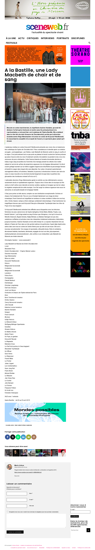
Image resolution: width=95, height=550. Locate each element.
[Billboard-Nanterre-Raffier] (47, 19)
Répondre (16, 476)
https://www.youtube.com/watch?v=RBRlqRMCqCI (27, 472)
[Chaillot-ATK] (80, 214)
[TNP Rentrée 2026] (35, 64)
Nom (30, 493)
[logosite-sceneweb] (47, 28)
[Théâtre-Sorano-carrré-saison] (80, 64)
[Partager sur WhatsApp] (18, 437)
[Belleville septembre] (35, 421)
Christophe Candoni (24, 425)
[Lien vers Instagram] (33, 437)
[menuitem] (11, 38)
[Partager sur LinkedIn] (23, 437)
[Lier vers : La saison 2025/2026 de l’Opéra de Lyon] (31, 452)
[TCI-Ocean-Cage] (80, 171)
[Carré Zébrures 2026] (80, 193)
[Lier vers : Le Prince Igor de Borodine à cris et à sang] (8, 452)
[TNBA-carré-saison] (80, 150)
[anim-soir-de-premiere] (80, 277)
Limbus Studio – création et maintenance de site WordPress (27, 545)
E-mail (31, 499)
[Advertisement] (80, 306)
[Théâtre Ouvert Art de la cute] (80, 129)
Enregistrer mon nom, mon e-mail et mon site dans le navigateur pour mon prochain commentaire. (34, 512)
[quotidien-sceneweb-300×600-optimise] (80, 255)
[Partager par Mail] (28, 437)
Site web (31, 505)
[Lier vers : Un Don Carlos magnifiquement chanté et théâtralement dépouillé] (54, 452)
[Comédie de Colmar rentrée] (80, 107)
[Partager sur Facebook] (7, 437)
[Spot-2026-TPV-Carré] (80, 86)
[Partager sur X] (12, 437)
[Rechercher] (88, 43)
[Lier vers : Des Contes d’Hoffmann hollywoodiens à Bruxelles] (23, 452)
